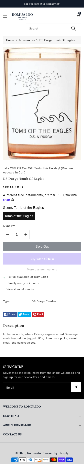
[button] (7, 15)
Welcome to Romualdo (22, 406)
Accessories (27, 40)
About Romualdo (17, 425)
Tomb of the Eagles (18, 216)
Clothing (11, 416)
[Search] (73, 28)
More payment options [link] (42, 269)
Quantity (9, 225)
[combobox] (53, 28)
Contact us (12, 434)
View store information (21, 289)
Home (10, 40)
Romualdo (34, 453)
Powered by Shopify (55, 453)
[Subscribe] (76, 387)
